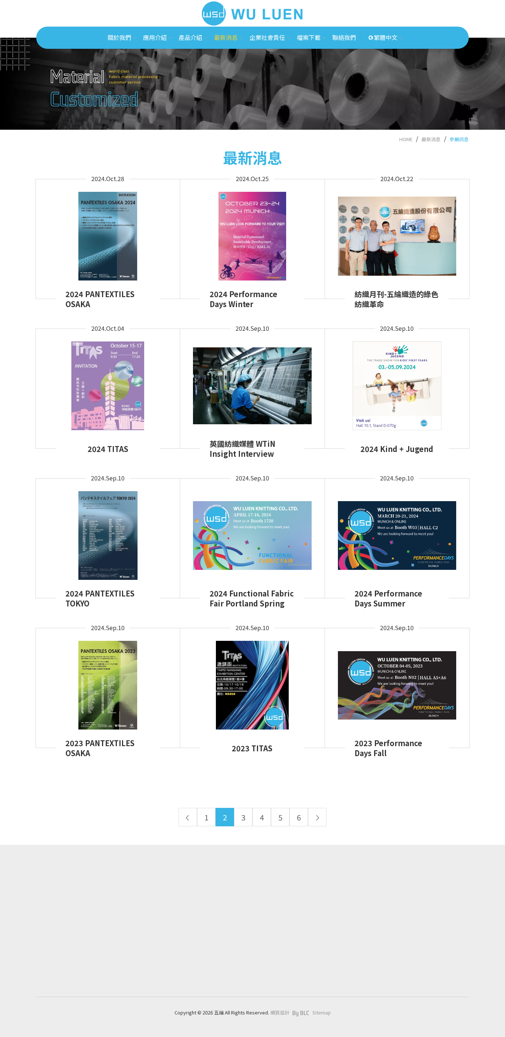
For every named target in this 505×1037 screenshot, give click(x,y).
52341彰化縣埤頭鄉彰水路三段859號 (85, 988)
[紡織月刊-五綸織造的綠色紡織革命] (397, 231)
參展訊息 (459, 139)
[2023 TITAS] (252, 680)
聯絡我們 (195, 990)
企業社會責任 (200, 956)
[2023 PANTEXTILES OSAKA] (108, 680)
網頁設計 (279, 1012)
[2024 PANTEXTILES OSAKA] (108, 231)
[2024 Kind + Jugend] (397, 381)
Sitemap (321, 1012)
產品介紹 (195, 922)
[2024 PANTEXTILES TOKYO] (108, 530)
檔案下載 (195, 973)
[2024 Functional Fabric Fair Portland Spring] (252, 531)
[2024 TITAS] (108, 381)
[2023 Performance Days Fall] (397, 680)
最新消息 (431, 139)
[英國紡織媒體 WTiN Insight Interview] (252, 381)
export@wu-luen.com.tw (75, 977)
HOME (406, 139)
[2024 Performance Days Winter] (252, 231)
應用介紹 (195, 905)
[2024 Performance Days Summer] (397, 531)
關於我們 (195, 887)
